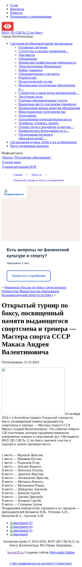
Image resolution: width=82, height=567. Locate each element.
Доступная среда (30, 96)
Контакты (17, 9)
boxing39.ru (15, 552)
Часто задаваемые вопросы (29, 146)
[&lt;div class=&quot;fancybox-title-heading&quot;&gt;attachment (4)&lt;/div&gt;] (21, 526)
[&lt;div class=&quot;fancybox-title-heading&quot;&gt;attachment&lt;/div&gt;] (19, 534)
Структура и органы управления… (44, 51)
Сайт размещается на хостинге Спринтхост (41, 563)
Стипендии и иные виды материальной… (49, 93)
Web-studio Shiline (62, 552)
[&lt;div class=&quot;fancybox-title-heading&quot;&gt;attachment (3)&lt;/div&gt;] (21, 530)
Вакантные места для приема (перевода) (47, 104)
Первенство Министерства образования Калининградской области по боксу (30, 293)
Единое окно (11, 162)
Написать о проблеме (29, 276)
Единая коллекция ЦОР (19, 166)
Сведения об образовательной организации (41, 43)
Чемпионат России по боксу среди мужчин (35, 287)
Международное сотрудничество (42, 112)
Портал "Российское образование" (27, 157)
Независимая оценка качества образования (49, 108)
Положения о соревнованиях (31, 16)
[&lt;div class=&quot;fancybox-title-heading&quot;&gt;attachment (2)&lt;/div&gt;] (21, 523)
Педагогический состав (35, 81)
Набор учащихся (30, 70)
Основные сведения (33, 47)
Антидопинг (28, 115)
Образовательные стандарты (39, 74)
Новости (16, 13)
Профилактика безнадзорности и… (44, 130)
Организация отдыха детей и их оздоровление (43, 142)
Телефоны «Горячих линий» (39, 123)
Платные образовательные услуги (43, 100)
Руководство (28, 77)
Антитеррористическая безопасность (45, 119)
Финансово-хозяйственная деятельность (47, 62)
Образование (28, 58)
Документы (27, 55)
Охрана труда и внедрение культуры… (46, 127)
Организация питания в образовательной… (36, 136)
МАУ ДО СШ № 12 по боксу (22, 32)
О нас (14, 5)
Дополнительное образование (40, 66)
